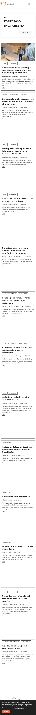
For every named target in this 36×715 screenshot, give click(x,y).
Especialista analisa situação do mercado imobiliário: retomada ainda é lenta (18, 101)
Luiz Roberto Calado (8, 455)
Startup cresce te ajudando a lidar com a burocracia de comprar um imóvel (16, 151)
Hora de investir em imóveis (16, 497)
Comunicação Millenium (10, 76)
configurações (19, 708)
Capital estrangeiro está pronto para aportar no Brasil (17, 199)
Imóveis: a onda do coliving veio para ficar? (16, 398)
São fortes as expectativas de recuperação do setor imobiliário (17, 350)
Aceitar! (6, 711)
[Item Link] (18, 52)
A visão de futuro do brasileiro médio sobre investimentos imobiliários (17, 449)
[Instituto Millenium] (7, 4)
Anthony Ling (6, 552)
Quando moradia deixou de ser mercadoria (17, 547)
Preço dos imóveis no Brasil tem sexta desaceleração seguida (16, 598)
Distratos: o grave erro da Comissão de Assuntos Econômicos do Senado (15, 250)
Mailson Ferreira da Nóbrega (11, 256)
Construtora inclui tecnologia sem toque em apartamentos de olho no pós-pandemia (16, 70)
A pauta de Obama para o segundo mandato (14, 647)
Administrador (7, 500)
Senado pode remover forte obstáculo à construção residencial (16, 300)
